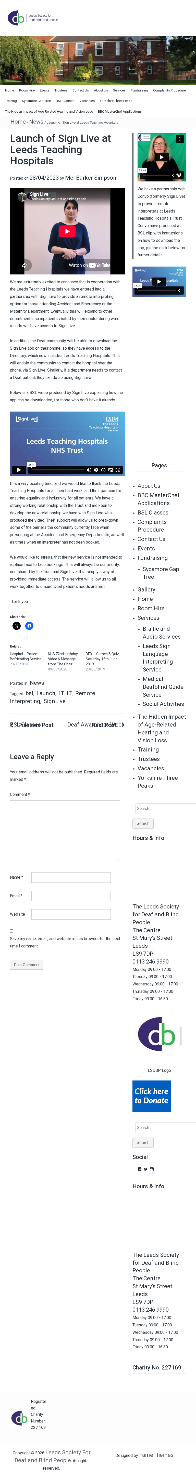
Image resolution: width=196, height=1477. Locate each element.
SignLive (55, 701)
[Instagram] (152, 1169)
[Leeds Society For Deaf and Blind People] (98, 60)
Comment (20, 794)
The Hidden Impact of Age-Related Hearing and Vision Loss (49, 111)
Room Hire (27, 90)
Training (11, 101)
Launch (45, 693)
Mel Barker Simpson (90, 178)
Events (45, 90)
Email (16, 895)
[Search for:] (164, 808)
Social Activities (163, 704)
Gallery (146, 589)
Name (16, 877)
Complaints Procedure (169, 90)
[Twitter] (146, 1169)
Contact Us (80, 90)
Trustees (61, 90)
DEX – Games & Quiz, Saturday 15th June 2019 (103, 659)
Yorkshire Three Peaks (116, 101)
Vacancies (87, 101)
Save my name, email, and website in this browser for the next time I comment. (65, 942)
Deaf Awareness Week (96, 724)
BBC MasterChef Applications (120, 111)
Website (17, 914)
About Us (101, 90)
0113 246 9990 (150, 961)
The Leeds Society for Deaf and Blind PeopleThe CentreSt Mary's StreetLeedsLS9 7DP (155, 930)
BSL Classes (65, 101)
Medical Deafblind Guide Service (163, 687)
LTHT (65, 693)
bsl (29, 693)
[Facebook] (140, 1169)
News (36, 121)
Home (9, 90)
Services (119, 90)
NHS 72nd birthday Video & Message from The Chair (63, 659)
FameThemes (156, 1455)
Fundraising (139, 90)
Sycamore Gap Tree (36, 101)
